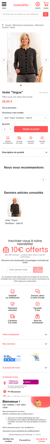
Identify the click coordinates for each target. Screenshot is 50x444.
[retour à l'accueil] (21, 5)
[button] (3, 59)
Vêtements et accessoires (22, 25)
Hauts (12, 27)
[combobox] (25, 15)
